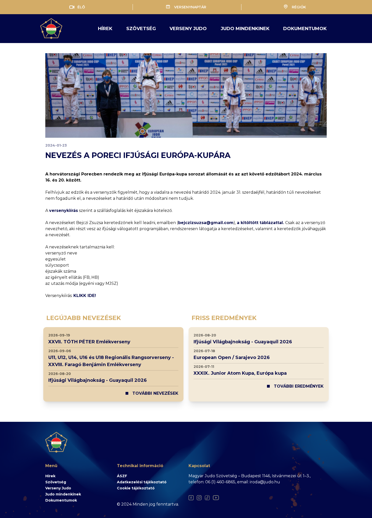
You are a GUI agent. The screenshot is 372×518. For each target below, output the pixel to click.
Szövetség (141, 28)
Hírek (105, 28)
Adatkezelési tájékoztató (142, 482)
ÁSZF (122, 476)
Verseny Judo (58, 488)
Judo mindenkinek (63, 494)
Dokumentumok (305, 28)
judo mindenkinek (245, 28)
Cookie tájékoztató (136, 488)
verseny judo (188, 28)
